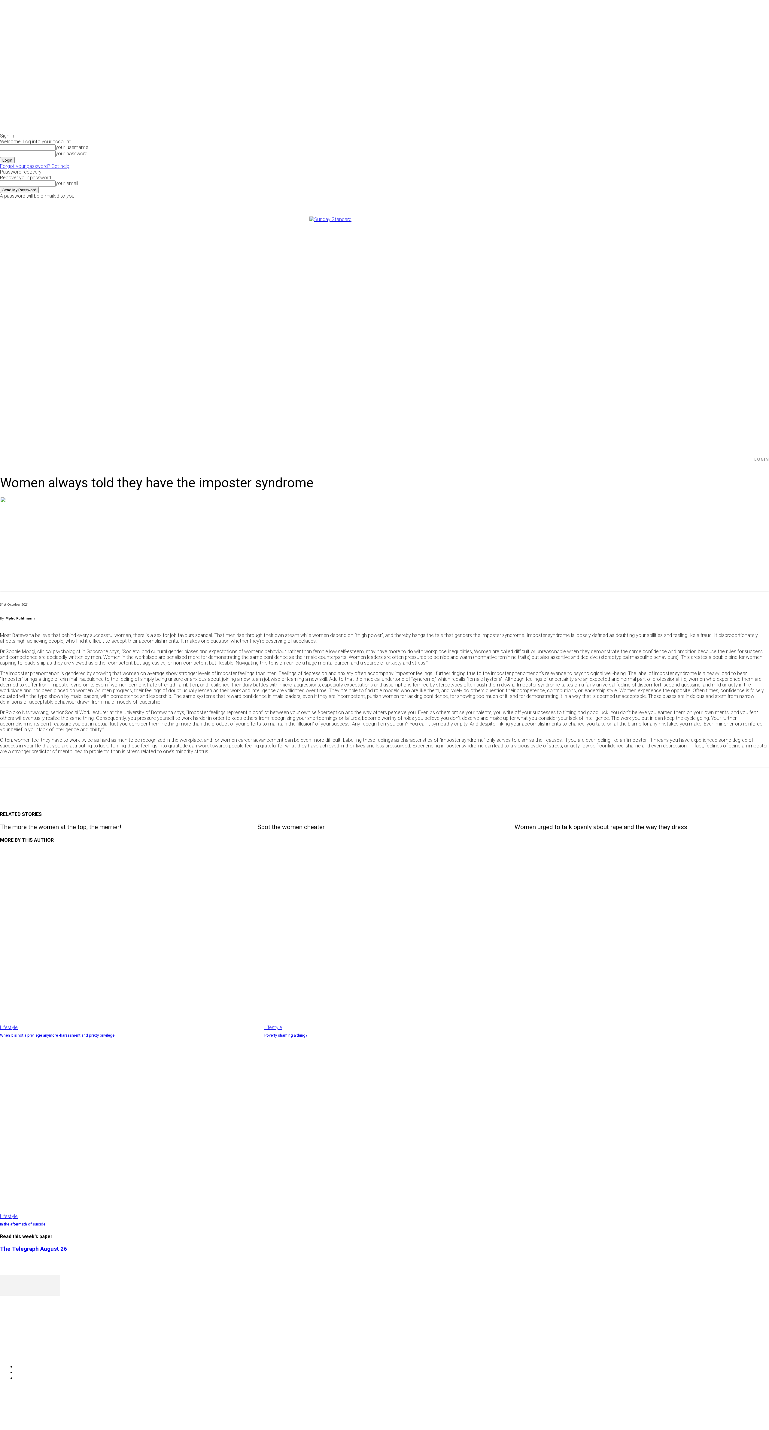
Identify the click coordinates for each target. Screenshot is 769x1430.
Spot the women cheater (291, 827)
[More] (139, 783)
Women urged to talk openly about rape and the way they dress (601, 827)
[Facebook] (618, 202)
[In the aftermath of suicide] (129, 1128)
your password (71, 153)
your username (72, 147)
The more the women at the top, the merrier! (60, 827)
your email (67, 183)
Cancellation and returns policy (745, 1413)
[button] (745, 459)
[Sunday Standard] (384, 329)
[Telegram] (118, 783)
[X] (632, 202)
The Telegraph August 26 (33, 1249)
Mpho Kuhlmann (20, 618)
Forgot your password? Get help (34, 166)
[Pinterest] (53, 783)
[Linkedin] (96, 783)
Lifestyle (9, 1027)
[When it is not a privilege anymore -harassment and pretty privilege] (129, 940)
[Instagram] (625, 202)
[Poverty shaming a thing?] (393, 940)
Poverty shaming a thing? (286, 1035)
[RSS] (37, 1351)
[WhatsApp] (75, 783)
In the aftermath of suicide (22, 1224)
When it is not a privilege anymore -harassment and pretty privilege (57, 1035)
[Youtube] (639, 202)
